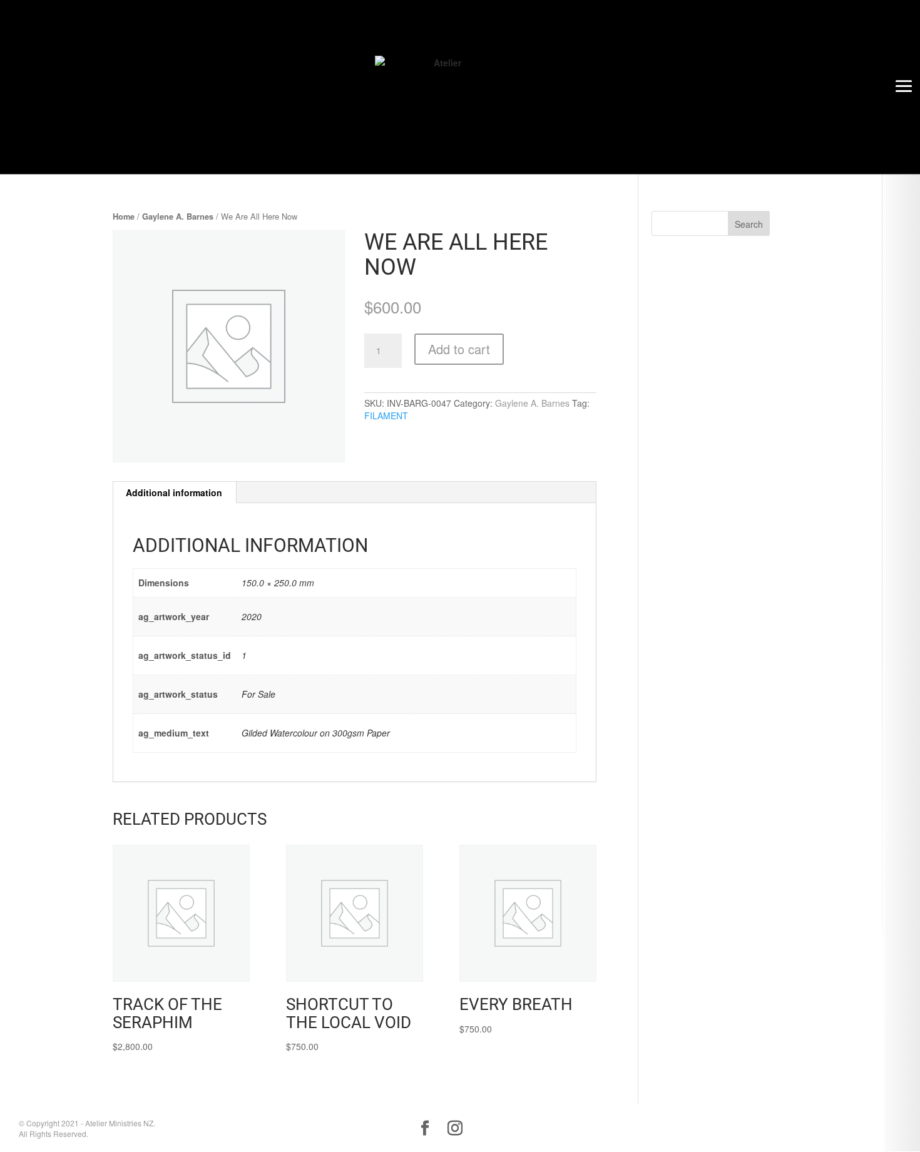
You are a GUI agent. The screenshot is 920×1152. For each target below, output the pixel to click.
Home (124, 216)
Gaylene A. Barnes (177, 216)
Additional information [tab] (174, 492)
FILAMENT (386, 415)
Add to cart (459, 349)
